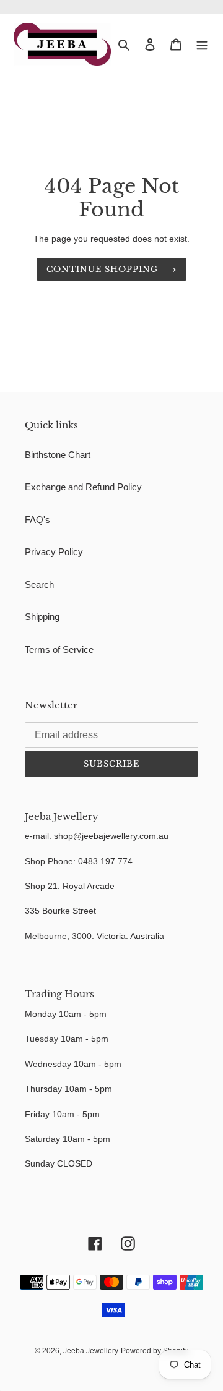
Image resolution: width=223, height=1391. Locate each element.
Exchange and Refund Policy (83, 487)
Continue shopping (102, 269)
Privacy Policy (54, 552)
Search (39, 584)
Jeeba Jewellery (90, 1350)
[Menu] (202, 44)
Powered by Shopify (154, 1350)
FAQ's (37, 519)
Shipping (42, 616)
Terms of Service (59, 649)
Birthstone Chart (57, 454)
